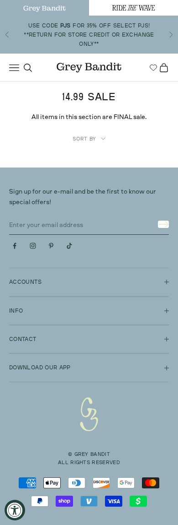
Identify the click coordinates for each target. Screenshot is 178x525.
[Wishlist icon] (153, 67)
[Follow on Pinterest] (51, 245)
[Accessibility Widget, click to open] (15, 510)
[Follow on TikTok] (69, 245)
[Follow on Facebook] (14, 245)
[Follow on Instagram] (32, 245)
